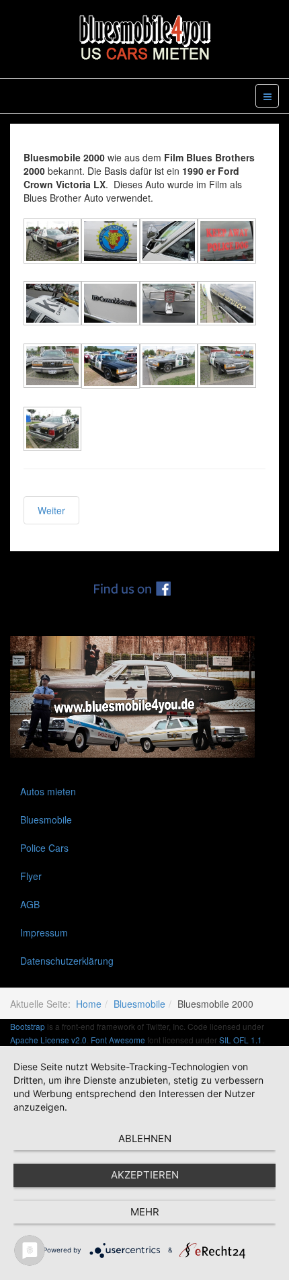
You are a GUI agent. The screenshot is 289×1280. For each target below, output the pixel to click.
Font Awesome (118, 1039)
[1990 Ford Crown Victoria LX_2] (110, 242)
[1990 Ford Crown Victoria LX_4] (226, 242)
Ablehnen (144, 1138)
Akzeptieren (145, 1174)
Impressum (44, 932)
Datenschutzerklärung (67, 960)
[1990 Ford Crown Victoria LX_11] (169, 367)
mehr (144, 1211)
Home (88, 1003)
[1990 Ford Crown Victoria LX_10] (110, 368)
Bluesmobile (46, 819)
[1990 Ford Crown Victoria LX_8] (226, 305)
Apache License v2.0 (48, 1039)
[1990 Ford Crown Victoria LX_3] (169, 242)
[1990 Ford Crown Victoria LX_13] (52, 430)
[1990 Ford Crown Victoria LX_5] (52, 305)
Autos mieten (48, 791)
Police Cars (44, 847)
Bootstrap (27, 1026)
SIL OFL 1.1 (240, 1039)
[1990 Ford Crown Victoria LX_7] (169, 305)
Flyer (31, 876)
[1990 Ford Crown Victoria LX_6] (110, 305)
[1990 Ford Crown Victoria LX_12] (226, 367)
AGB (30, 904)
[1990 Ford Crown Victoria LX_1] (52, 242)
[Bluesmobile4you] (144, 37)
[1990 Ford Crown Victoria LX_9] (52, 367)
